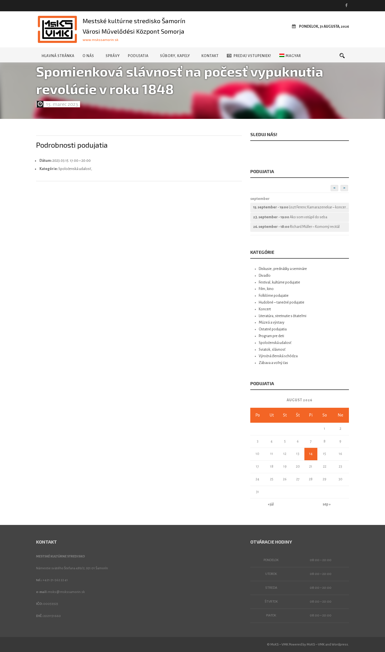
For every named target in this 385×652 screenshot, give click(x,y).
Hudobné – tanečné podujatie (281, 302)
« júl (271, 504)
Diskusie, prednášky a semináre (283, 269)
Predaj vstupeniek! (252, 56)
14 (311, 454)
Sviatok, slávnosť (272, 350)
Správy (113, 56)
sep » (327, 504)
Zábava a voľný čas (273, 363)
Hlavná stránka (57, 56)
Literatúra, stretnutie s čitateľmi (282, 316)
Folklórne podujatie (274, 296)
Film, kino (266, 289)
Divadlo (265, 276)
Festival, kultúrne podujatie (279, 282)
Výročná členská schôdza (278, 356)
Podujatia (138, 56)
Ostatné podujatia (273, 329)
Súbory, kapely (175, 56)
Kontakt (210, 56)
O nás (88, 56)
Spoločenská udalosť (275, 343)
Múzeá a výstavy (271, 322)
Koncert (265, 309)
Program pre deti (271, 336)
